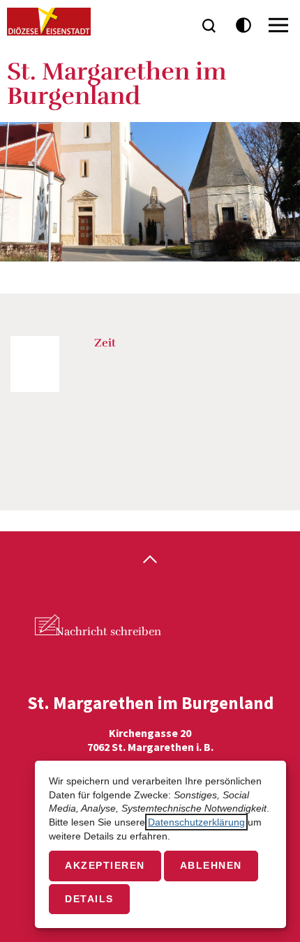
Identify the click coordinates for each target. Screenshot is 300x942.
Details (89, 898)
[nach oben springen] (150, 560)
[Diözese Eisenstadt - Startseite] (49, 22)
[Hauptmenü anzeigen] (278, 25)
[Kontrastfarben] (243, 25)
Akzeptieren (105, 865)
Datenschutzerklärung (196, 822)
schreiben (108, 632)
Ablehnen (211, 865)
